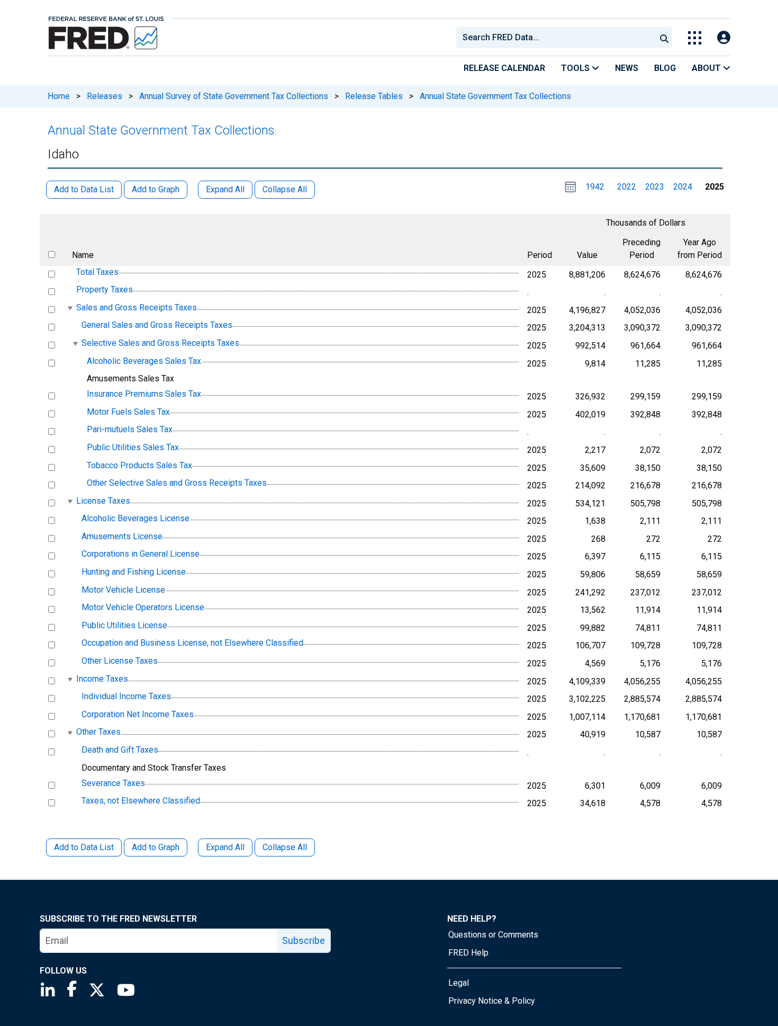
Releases (104, 96)
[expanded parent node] (70, 308)
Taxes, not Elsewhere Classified (141, 801)
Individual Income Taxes (126, 696)
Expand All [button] (225, 189)
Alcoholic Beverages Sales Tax (144, 361)
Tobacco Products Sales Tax (139, 465)
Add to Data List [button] (84, 189)
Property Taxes (104, 289)
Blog (665, 68)
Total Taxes (97, 272)
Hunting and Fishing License (134, 572)
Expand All (225, 847)
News (626, 68)
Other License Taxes (120, 661)
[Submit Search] (664, 37)
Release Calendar (504, 68)
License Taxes (103, 501)
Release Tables (374, 96)
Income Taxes (102, 679)
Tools (576, 68)
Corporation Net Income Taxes (138, 714)
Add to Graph (155, 847)
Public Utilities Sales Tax (133, 447)
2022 (626, 187)
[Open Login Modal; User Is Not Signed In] (723, 37)
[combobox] (555, 37)
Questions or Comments (493, 935)
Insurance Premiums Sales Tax (144, 394)
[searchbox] (557, 37)
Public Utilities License (124, 625)
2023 (654, 187)
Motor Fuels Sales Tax (128, 412)
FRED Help (468, 953)
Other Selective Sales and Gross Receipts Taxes (177, 483)
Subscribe (303, 940)
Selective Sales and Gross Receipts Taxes (160, 343)
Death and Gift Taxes (120, 750)
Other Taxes (98, 732)
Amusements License (122, 536)
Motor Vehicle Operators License (143, 607)
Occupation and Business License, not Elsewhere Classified (192, 643)
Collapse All (285, 847)
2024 (682, 187)
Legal (458, 983)
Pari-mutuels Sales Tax (130, 430)
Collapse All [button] (285, 189)
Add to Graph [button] (155, 189)
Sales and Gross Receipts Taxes (136, 307)
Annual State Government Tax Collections (495, 96)
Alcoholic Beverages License (135, 518)
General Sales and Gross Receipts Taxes (157, 325)
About (707, 68)
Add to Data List (84, 847)
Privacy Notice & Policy (491, 1001)
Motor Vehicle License (123, 590)
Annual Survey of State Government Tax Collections (233, 96)
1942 (594, 187)
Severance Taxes (113, 783)
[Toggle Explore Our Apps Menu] (694, 37)
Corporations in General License (141, 554)
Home (59, 96)
